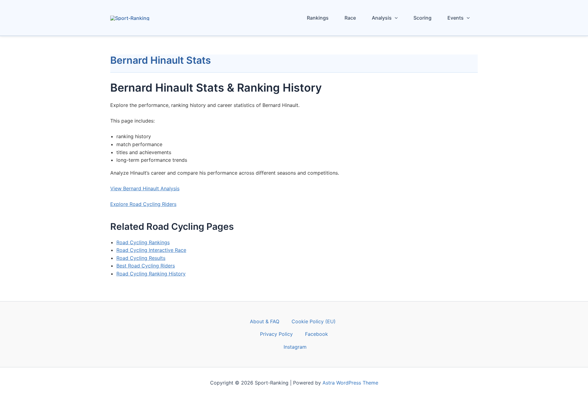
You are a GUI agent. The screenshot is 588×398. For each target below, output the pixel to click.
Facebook (316, 334)
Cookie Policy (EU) (314, 321)
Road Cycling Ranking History (151, 274)
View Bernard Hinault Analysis (144, 188)
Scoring (422, 18)
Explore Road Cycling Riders (143, 204)
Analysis (382, 18)
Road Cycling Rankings (143, 242)
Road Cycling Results (140, 258)
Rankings (318, 18)
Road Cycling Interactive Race (151, 250)
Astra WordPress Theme (350, 383)
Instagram (295, 347)
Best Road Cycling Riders (145, 266)
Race (350, 18)
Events (455, 18)
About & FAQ (264, 321)
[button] (395, 18)
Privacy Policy (276, 334)
